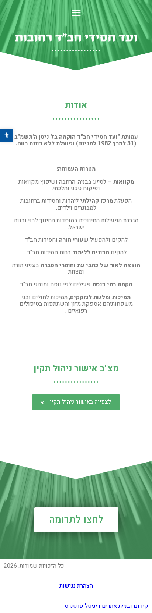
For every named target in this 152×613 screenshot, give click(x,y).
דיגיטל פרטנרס (82, 606)
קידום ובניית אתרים (124, 606)
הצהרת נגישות (76, 585)
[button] (76, 402)
